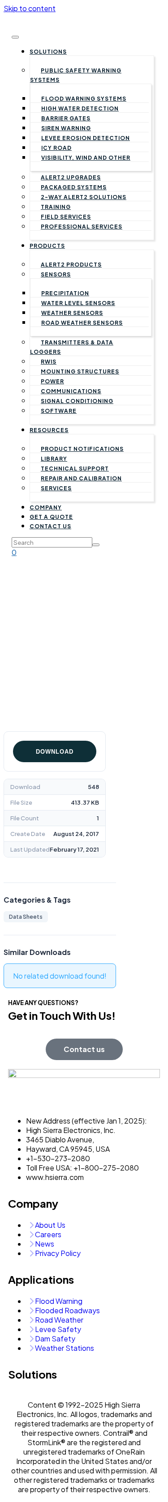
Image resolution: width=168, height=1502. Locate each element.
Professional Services (81, 226)
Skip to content (30, 8)
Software (59, 410)
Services (56, 488)
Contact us (50, 526)
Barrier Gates (65, 118)
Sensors (56, 274)
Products (47, 245)
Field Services (66, 216)
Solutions (48, 51)
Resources (49, 430)
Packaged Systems (74, 187)
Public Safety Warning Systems (75, 75)
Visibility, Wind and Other (85, 157)
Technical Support (75, 468)
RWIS (48, 361)
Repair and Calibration (81, 478)
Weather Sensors (72, 313)
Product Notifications (82, 449)
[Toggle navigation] (15, 37)
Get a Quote (51, 516)
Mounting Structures (80, 371)
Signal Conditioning (77, 401)
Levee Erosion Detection (85, 138)
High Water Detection (80, 108)
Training (56, 207)
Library (54, 458)
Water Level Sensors (78, 303)
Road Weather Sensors (82, 322)
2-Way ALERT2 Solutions (83, 197)
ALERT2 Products (71, 264)
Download (54, 751)
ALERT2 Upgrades (71, 177)
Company (46, 507)
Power (52, 381)
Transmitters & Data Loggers (71, 347)
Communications (71, 391)
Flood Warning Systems (83, 98)
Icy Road (56, 147)
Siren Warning (66, 128)
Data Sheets (26, 916)
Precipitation (65, 293)
